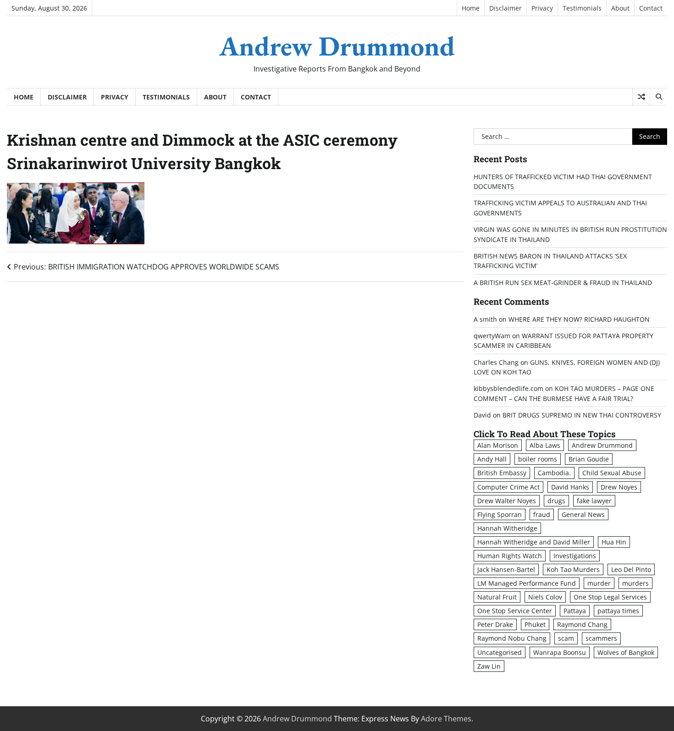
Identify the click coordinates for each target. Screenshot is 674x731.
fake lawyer (594, 500)
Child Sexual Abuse (611, 472)
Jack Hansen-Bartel (506, 569)
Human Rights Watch (509, 555)
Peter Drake (495, 624)
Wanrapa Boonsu (559, 652)
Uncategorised (499, 652)
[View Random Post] (641, 96)
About (620, 8)
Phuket (535, 624)
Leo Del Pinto (631, 569)
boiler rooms (537, 459)
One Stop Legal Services (610, 597)
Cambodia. (554, 472)
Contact (651, 8)
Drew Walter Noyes (506, 500)
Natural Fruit (497, 597)
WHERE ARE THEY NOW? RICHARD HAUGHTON (579, 319)
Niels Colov (545, 597)
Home (471, 8)
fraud (541, 514)
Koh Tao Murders (573, 569)
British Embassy (501, 472)
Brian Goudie (589, 459)
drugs (556, 500)
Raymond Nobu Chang (512, 638)
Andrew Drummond (337, 46)
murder (599, 583)
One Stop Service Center (514, 610)
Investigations (574, 555)
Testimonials (582, 8)
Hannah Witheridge (507, 528)
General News (583, 514)
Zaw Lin (489, 666)
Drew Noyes (619, 487)
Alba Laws (545, 445)
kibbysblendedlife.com (508, 388)
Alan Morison (497, 445)
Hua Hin (614, 542)
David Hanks (570, 487)
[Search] (658, 96)
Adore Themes (446, 719)
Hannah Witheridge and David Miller (533, 542)
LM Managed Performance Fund (526, 583)
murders (635, 583)
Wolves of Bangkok (625, 652)
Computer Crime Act (508, 487)
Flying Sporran (499, 514)
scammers (601, 638)
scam (566, 638)
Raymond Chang (582, 624)
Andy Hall (492, 459)
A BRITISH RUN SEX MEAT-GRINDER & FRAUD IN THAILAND (563, 282)
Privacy (542, 8)
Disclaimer (505, 8)
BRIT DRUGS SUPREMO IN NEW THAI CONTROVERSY (582, 415)
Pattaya (575, 610)
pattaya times (618, 610)
